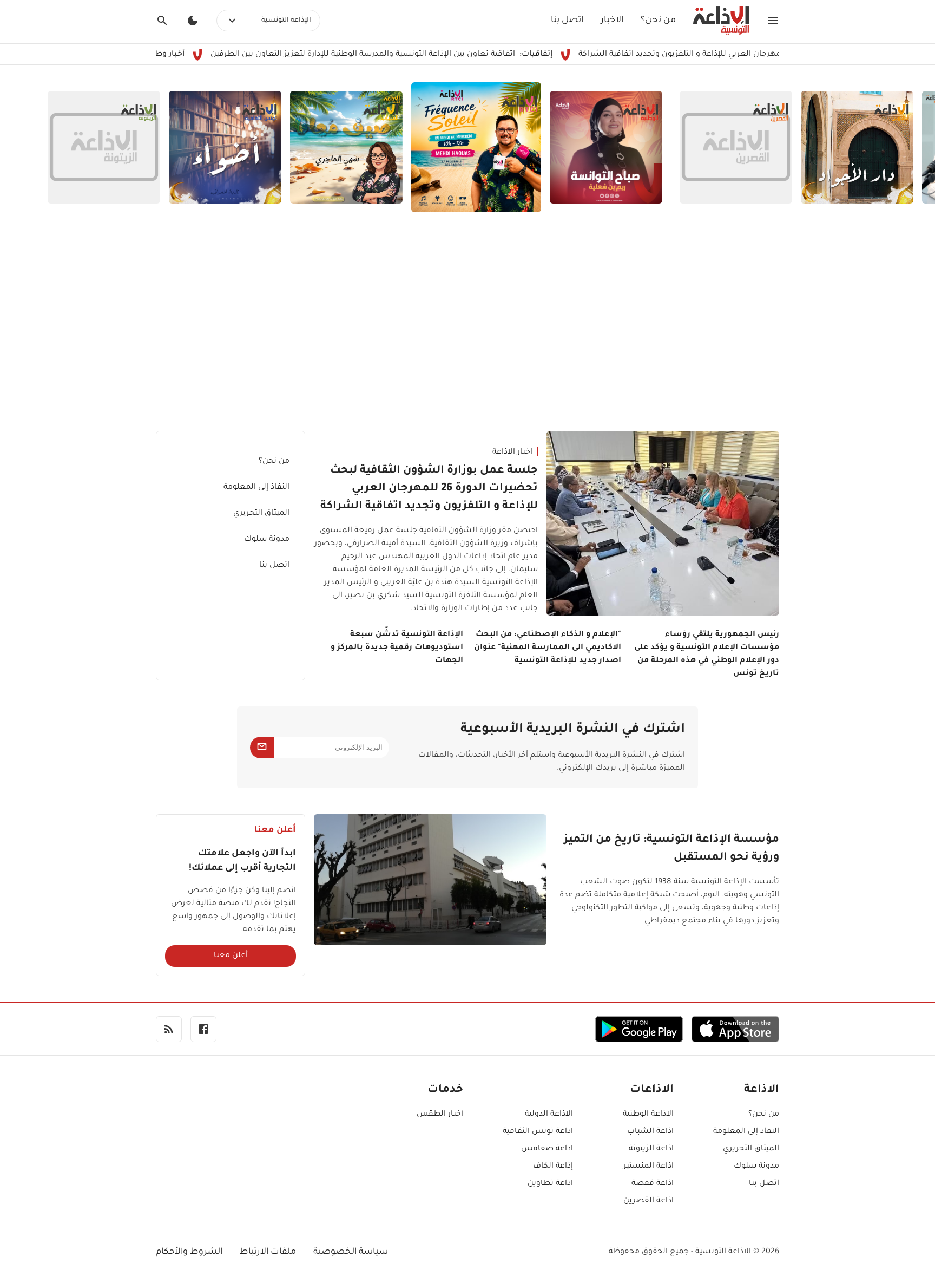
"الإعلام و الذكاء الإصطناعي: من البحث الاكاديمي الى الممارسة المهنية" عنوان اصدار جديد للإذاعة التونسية (547, 648)
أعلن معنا (231, 956)
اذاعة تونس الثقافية (538, 1132)
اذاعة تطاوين (550, 1184)
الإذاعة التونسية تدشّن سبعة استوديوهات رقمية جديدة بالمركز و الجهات (397, 648)
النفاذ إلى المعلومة (256, 487)
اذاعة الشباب (650, 1132)
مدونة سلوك (266, 539)
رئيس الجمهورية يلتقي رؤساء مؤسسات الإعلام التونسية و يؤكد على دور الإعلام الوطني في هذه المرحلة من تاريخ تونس (706, 654)
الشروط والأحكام (189, 1252)
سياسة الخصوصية (350, 1252)
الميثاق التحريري (261, 513)
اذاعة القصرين (648, 1201)
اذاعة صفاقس (547, 1149)
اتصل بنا (567, 20)
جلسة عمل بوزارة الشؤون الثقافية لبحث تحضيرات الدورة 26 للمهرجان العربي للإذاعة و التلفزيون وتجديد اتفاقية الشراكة (429, 489)
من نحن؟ (658, 20)
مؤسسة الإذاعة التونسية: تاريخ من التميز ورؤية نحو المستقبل (671, 849)
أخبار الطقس (440, 1114)
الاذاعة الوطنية (648, 1114)
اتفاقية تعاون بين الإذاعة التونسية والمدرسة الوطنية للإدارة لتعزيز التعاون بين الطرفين (409, 54)
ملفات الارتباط (268, 1252)
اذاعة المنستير (648, 1166)
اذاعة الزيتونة (651, 1149)
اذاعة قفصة (652, 1184)
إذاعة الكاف (553, 1166)
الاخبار (612, 20)
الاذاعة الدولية (549, 1114)
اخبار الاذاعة (512, 452)
